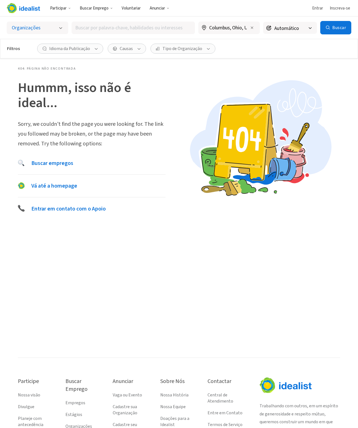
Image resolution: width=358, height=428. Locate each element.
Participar (58, 8)
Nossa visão (29, 395)
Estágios (73, 415)
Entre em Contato (225, 413)
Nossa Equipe (173, 407)
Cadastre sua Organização (125, 410)
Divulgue (26, 407)
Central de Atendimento (220, 398)
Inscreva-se (340, 8)
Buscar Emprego (94, 8)
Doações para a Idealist (174, 421)
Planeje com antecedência (30, 421)
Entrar (317, 8)
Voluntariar (131, 8)
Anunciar (157, 8)
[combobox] (133, 28)
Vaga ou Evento (127, 395)
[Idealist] (23, 8)
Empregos (75, 403)
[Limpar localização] (252, 27)
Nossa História (174, 395)
